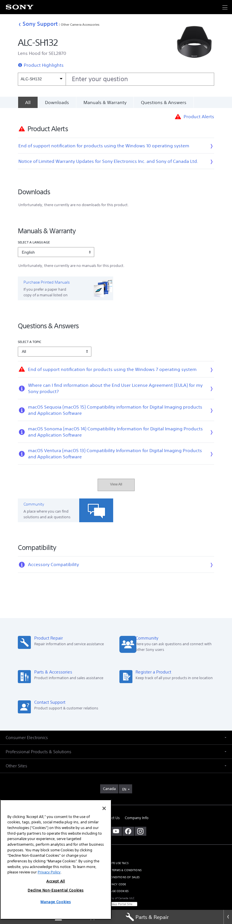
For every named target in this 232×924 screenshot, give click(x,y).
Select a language (34, 242)
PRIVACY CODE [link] (116, 884)
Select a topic (30, 342)
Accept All (55, 881)
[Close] (228, 917)
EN (124, 789)
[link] (109, 788)
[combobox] (116, 79)
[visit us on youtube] (116, 831)
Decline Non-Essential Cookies (55, 890)
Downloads (57, 102)
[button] (220, 899)
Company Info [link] (137, 817)
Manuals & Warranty (104, 102)
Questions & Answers (163, 102)
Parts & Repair (152, 917)
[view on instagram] (140, 831)
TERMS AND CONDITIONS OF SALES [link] (116, 877)
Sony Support (40, 23)
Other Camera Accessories (80, 24)
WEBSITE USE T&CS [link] (116, 863)
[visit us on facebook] (128, 831)
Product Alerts (199, 116)
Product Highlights (44, 65)
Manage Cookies (116, 891)
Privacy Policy (49, 872)
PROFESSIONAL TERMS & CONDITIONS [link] (116, 870)
